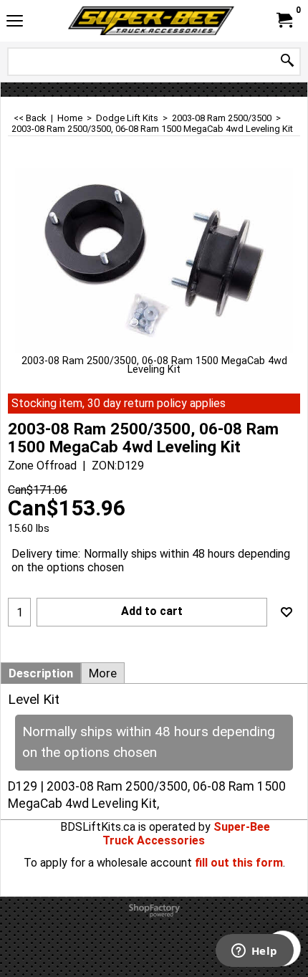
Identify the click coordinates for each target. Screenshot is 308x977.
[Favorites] (286, 612)
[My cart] (283, 20)
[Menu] (14, 22)
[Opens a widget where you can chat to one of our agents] (254, 952)
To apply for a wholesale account (108, 862)
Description (41, 673)
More (103, 673)
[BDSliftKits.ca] (151, 20)
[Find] (287, 61)
